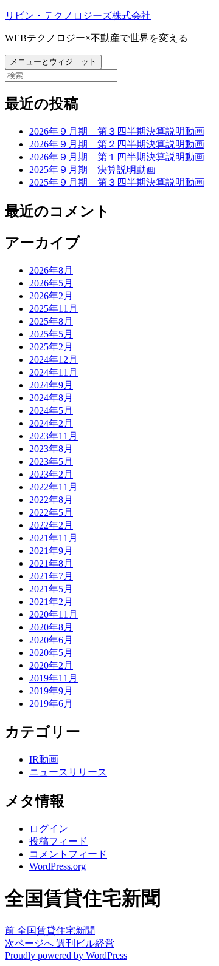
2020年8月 (51, 627)
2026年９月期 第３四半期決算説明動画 (116, 131)
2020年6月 (51, 640)
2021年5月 (51, 589)
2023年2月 (51, 474)
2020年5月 (51, 652)
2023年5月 (51, 461)
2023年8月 (51, 449)
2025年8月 (51, 321)
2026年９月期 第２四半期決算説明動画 (116, 144)
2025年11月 (53, 308)
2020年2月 (51, 665)
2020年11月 (53, 614)
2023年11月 (53, 436)
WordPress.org (57, 866)
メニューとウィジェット (53, 61)
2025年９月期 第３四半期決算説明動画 (116, 182)
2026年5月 (51, 283)
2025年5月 (51, 334)
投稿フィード (58, 841)
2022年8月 (51, 500)
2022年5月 (51, 512)
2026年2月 (51, 296)
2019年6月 (51, 703)
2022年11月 (53, 487)
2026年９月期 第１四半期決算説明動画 (116, 157)
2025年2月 (51, 347)
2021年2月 (51, 601)
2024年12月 (53, 359)
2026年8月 (51, 270)
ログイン (48, 828)
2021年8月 (51, 563)
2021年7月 (51, 576)
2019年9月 (51, 691)
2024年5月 (51, 410)
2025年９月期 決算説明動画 (92, 169)
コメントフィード (68, 854)
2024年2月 (51, 423)
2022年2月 (51, 525)
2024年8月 (51, 398)
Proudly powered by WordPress (66, 955)
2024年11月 (53, 372)
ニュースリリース (68, 772)
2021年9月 (51, 550)
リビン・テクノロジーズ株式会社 (78, 15)
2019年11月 (53, 678)
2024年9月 (51, 385)
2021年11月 (53, 538)
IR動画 (43, 759)
